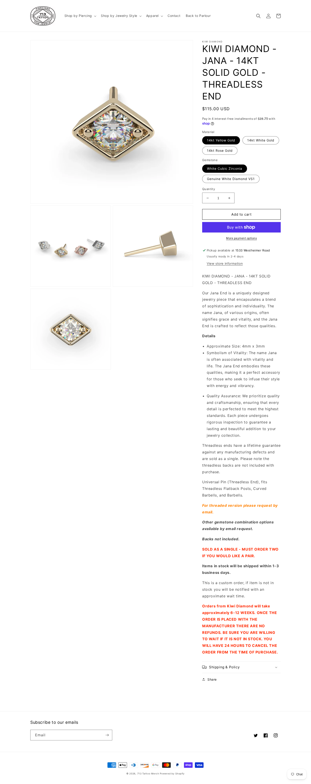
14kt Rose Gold (220, 150)
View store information (225, 263)
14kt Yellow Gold (221, 140)
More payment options (241, 238)
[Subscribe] (107, 735)
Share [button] (212, 679)
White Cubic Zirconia (224, 168)
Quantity (208, 189)
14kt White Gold (260, 140)
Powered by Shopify (172, 773)
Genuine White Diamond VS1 (231, 179)
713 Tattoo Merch (148, 773)
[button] (80, 16)
